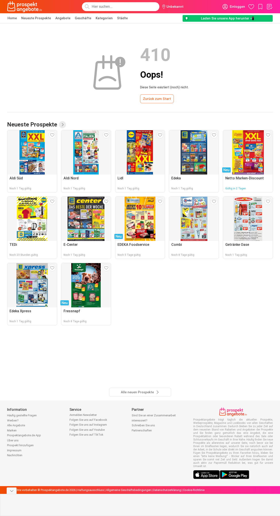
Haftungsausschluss (90, 490)
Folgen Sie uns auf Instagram (88, 424)
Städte (122, 18)
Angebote (62, 18)
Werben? (13, 420)
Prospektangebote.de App (24, 435)
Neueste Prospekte (36, 18)
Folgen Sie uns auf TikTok (86, 434)
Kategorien (104, 18)
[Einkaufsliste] (269, 6)
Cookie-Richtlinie (194, 490)
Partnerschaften (142, 430)
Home (12, 18)
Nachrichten (14, 455)
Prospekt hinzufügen (20, 445)
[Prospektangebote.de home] (24, 6)
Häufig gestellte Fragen (22, 415)
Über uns (13, 440)
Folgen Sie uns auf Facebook (88, 419)
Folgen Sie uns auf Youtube (87, 429)
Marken (12, 430)
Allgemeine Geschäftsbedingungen (128, 490)
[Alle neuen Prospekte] (62, 124)
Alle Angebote (16, 425)
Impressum (14, 450)
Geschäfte (83, 18)
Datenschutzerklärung (167, 490)
